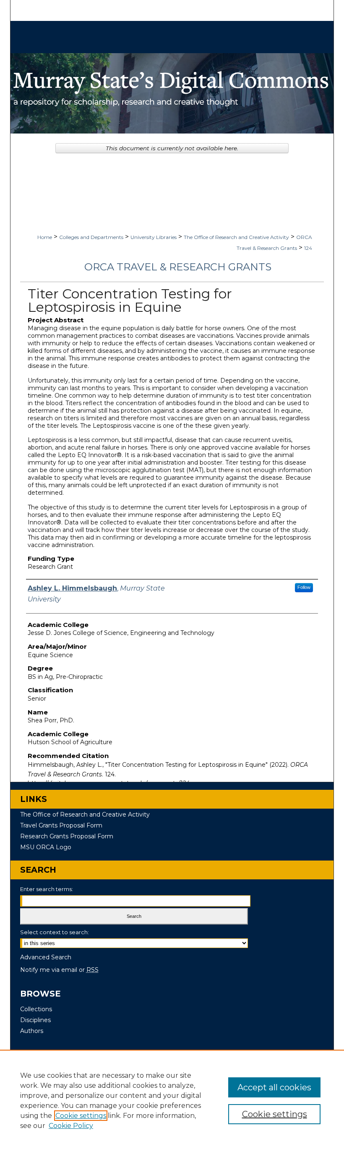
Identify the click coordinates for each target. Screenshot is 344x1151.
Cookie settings (80, 1116)
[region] (172, 1100)
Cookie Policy (71, 1126)
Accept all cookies (274, 1087)
